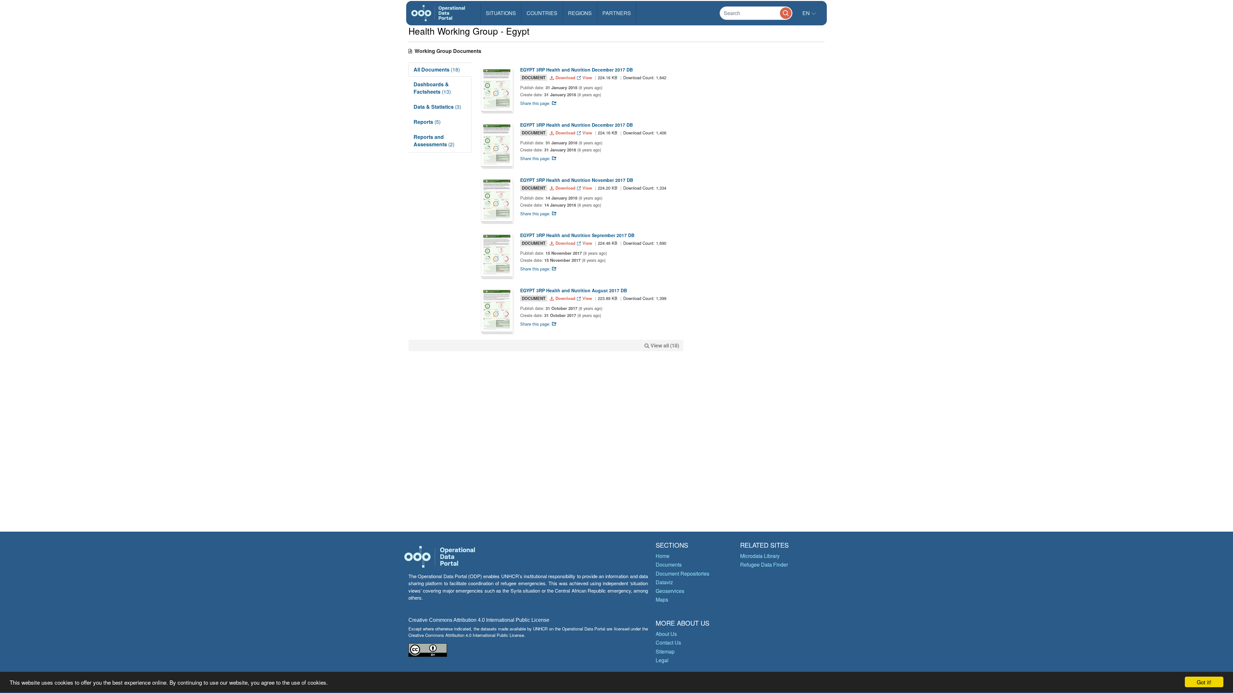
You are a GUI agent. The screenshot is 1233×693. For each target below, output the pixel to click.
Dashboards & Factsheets (432, 88)
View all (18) (665, 345)
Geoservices (670, 591)
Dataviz (664, 582)
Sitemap (665, 651)
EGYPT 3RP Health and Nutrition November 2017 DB (576, 180)
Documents (669, 564)
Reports (427, 121)
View (587, 77)
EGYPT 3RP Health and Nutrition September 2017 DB (577, 235)
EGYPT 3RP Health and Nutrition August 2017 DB (573, 290)
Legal (662, 660)
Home (662, 556)
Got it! (1204, 682)
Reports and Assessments (434, 140)
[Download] (496, 89)
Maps (662, 599)
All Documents (437, 69)
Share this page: (536, 103)
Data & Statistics (437, 106)
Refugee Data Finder (764, 564)
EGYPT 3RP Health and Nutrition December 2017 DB (576, 69)
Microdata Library (760, 556)
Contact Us (668, 642)
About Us (666, 633)
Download (565, 77)
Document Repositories (682, 573)
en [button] (806, 13)
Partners (616, 13)
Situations (501, 13)
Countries (542, 13)
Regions (580, 13)
